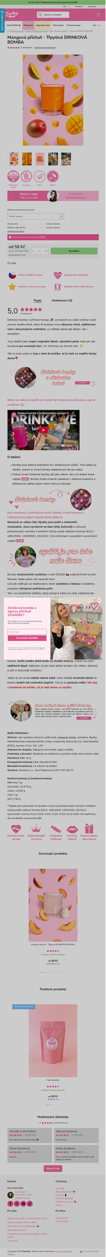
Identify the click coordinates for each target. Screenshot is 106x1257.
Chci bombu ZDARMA (27, 638)
